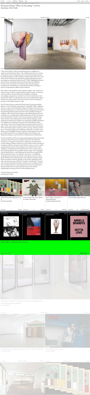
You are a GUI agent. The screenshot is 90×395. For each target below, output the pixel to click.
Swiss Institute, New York (10, 172)
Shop (26, 1)
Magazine (9, 1)
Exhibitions (21, 1)
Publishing (15, 1)
